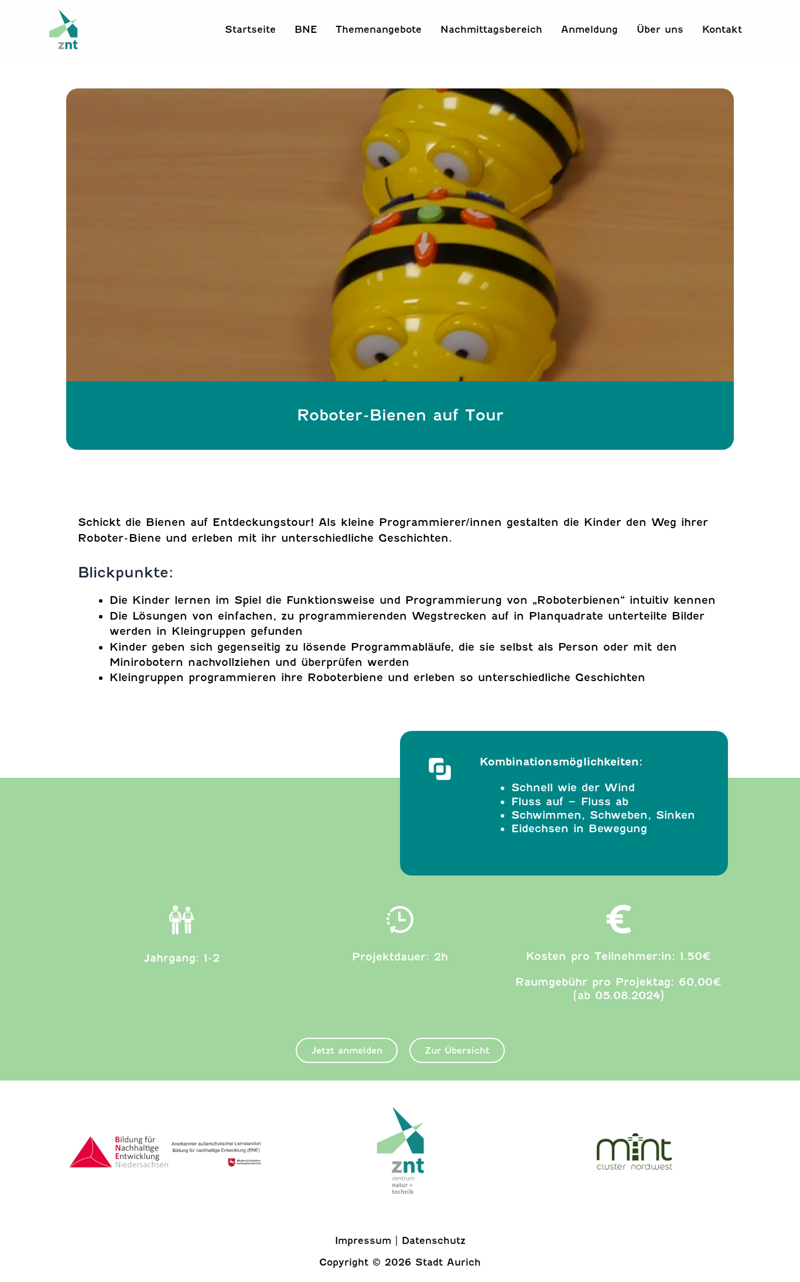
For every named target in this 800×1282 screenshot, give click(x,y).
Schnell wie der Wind (573, 787)
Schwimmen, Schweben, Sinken (603, 815)
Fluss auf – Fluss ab (569, 801)
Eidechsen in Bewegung (579, 828)
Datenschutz (434, 1240)
